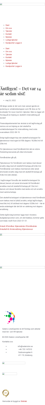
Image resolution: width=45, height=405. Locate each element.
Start (7, 25)
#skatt (2, 226)
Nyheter (9, 37)
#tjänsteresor (27, 229)
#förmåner (10, 226)
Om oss (9, 28)
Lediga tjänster (12, 40)
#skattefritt (4, 229)
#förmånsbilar (31, 226)
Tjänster (9, 31)
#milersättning (15, 229)
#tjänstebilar (20, 226)
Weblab (24, 401)
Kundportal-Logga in (14, 43)
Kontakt (9, 34)
